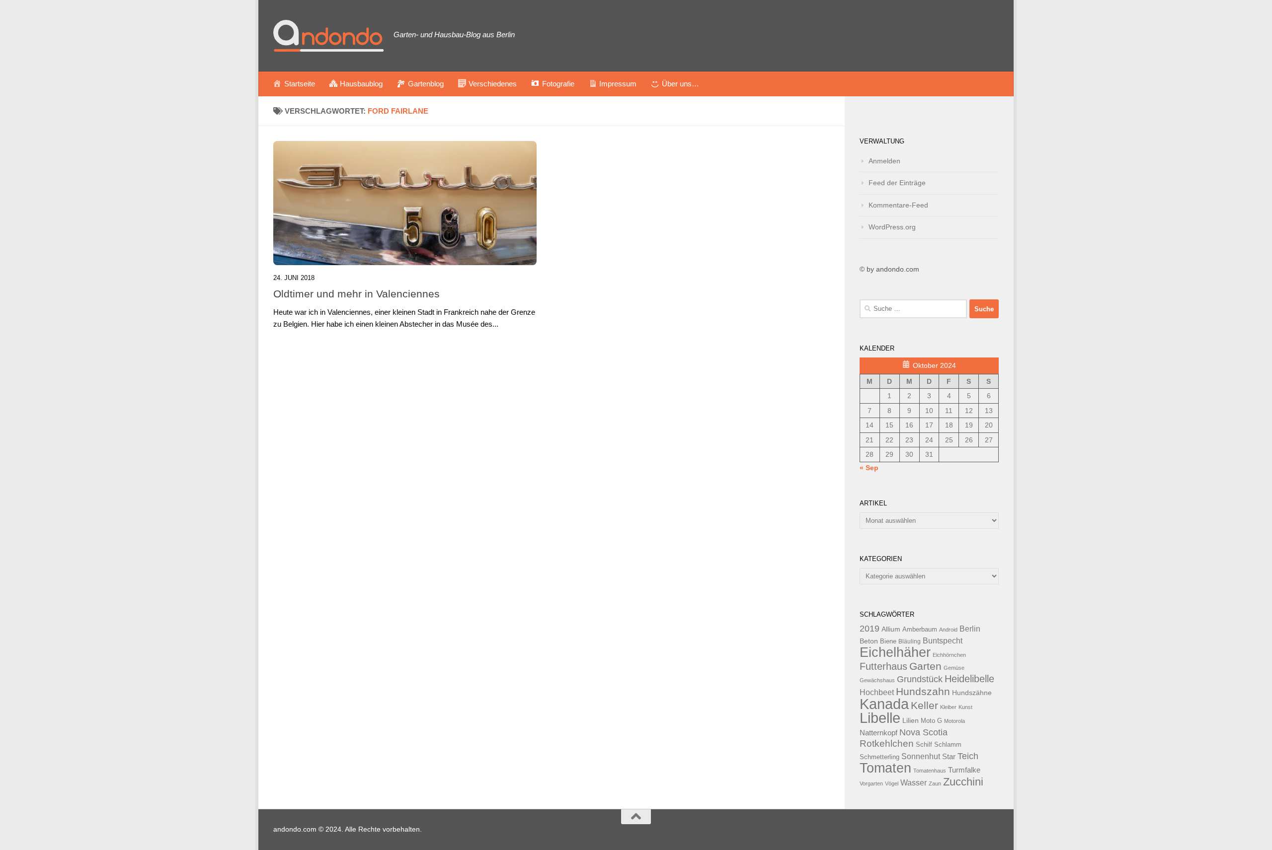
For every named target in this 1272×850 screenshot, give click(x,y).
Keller (924, 705)
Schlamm (947, 744)
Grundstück (920, 679)
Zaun (935, 783)
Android (948, 630)
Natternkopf (878, 732)
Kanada (884, 704)
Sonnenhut (920, 756)
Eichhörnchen (949, 655)
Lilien (910, 720)
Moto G (931, 720)
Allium (890, 629)
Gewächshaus (877, 680)
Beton (869, 641)
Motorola (954, 721)
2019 (869, 629)
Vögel (891, 783)
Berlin (969, 628)
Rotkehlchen (887, 743)
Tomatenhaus (929, 771)
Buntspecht (942, 641)
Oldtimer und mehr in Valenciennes (356, 293)
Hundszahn (923, 692)
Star (948, 756)
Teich (967, 756)
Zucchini (963, 782)
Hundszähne (972, 693)
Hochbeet (877, 692)
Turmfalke (964, 770)
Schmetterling (879, 757)
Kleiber (948, 707)
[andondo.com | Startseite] (328, 36)
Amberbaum (919, 629)
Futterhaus (883, 666)
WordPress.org (892, 227)
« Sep (869, 468)
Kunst (965, 707)
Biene (888, 641)
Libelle (880, 717)
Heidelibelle (969, 678)
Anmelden (884, 161)
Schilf (924, 744)
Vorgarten (871, 783)
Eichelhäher (895, 652)
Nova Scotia (923, 732)
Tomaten (885, 768)
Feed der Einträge (897, 183)
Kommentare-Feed (898, 205)
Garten (925, 666)
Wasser (913, 782)
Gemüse (954, 668)
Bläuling (909, 641)
